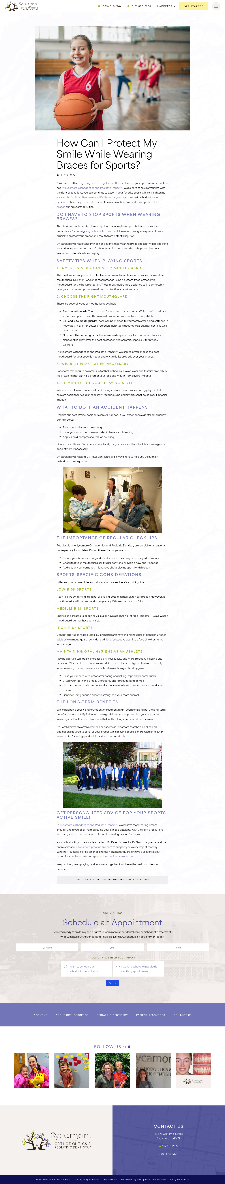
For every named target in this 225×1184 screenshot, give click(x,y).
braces (61, 207)
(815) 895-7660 (140, 6)
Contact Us (182, 1015)
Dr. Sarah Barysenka (82, 197)
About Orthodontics (72, 1015)
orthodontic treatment (104, 231)
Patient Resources (150, 1015)
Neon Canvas (183, 1179)
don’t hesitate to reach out (118, 856)
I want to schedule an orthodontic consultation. (84, 968)
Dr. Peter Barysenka (112, 197)
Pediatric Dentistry (112, 1015)
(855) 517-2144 (111, 6)
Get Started (194, 6)
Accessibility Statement (156, 1179)
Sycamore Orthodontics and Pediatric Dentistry (94, 188)
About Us (40, 1015)
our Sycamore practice (87, 847)
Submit (112, 983)
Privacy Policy (110, 1179)
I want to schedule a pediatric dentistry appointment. (139, 968)
